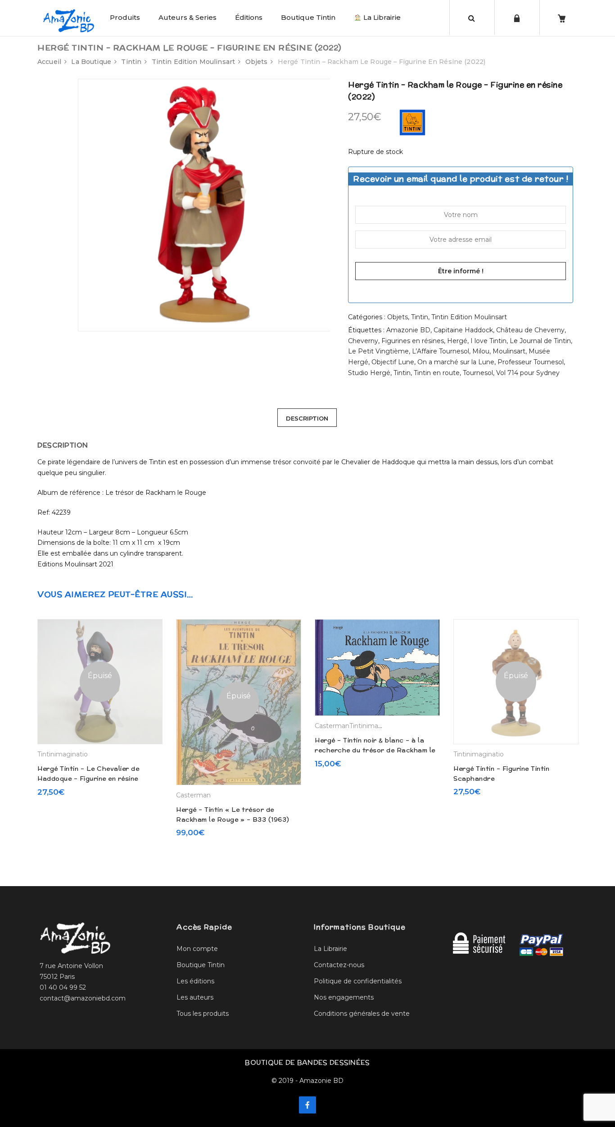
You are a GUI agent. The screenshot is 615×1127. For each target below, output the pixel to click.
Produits (125, 17)
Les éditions (195, 981)
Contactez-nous (339, 965)
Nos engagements (344, 997)
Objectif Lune (392, 362)
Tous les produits (202, 1013)
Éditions (248, 17)
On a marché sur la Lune (455, 362)
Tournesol (478, 373)
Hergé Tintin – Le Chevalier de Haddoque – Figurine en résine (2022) (88, 778)
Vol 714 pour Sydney (528, 373)
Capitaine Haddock (463, 330)
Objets (256, 62)
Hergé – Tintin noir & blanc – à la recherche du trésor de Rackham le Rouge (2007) (375, 750)
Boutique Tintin (308, 17)
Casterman (193, 795)
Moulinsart (509, 351)
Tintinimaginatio (62, 754)
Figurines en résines (412, 341)
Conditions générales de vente (362, 1013)
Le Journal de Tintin (540, 341)
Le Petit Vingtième (378, 351)
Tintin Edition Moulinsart (193, 62)
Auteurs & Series (187, 17)
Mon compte (197, 949)
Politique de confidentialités (358, 981)
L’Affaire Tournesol (440, 351)
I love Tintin (488, 341)
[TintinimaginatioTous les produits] (412, 122)
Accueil (49, 62)
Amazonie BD (408, 330)
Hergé (457, 341)
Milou (480, 351)
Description (307, 418)
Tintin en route (437, 373)
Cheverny (363, 341)
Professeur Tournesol (530, 362)
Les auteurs (194, 997)
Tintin (131, 62)
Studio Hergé (369, 373)
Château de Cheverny (530, 330)
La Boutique (91, 62)
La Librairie (381, 17)
